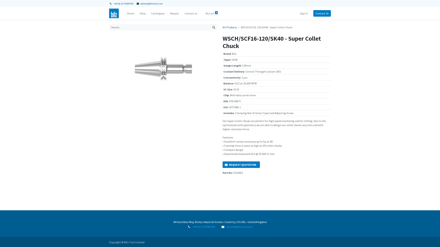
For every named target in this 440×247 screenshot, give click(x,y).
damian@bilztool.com (151, 3)
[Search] (213, 27)
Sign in (304, 13)
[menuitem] (130, 13)
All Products (230, 27)
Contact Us (322, 13)
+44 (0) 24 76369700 (123, 3)
